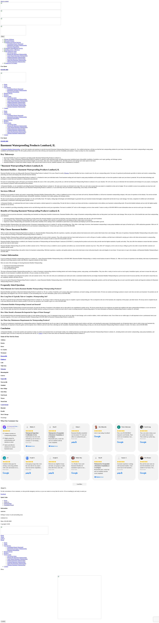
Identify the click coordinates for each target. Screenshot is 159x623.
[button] (81, 546)
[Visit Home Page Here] (13, 35)
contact (40, 333)
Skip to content (5, 1)
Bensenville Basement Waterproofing (17, 99)
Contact (6, 108)
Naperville (3, 378)
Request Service (8, 93)
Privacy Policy (42, 524)
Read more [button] (28, 442)
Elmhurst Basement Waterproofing (16, 102)
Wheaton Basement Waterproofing (16, 106)
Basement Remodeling (13, 92)
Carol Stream (4, 404)
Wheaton (66, 173)
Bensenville (4, 356)
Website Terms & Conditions (29, 524)
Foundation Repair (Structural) (15, 89)
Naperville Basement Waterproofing (16, 105)
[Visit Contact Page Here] (31, 9)
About (5, 86)
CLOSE (3, 621)
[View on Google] (96, 427)
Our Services (7, 87)
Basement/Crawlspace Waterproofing (17, 90)
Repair (2, 540)
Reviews (6, 95)
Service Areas (7, 96)
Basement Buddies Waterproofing (11, 149)
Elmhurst (3, 359)
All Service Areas (11, 98)
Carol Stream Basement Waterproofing (17, 100)
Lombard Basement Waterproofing (16, 103)
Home (5, 84)
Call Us (3, 538)
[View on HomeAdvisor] (27, 427)
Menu (2, 36)
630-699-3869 (4, 69)
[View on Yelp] (73, 427)
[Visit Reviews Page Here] (31, 24)
